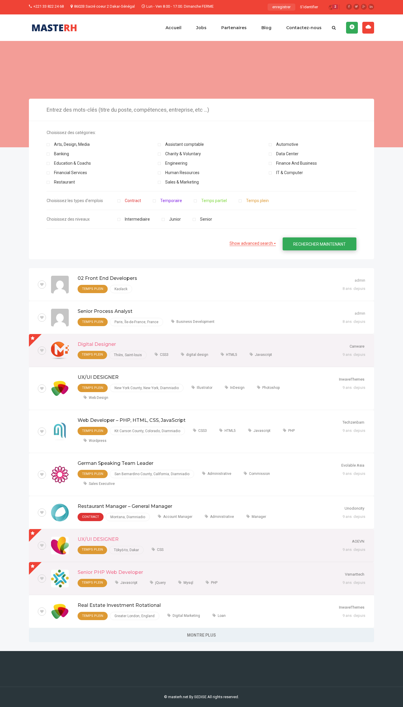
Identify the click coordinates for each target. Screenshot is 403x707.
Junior (175, 219)
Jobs (201, 27)
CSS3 (164, 355)
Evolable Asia (352, 465)
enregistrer (281, 7)
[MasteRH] (54, 27)
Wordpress (98, 441)
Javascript (263, 355)
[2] (331, 8)
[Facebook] (349, 7)
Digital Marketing (186, 616)
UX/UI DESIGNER (98, 377)
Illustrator (204, 388)
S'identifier (309, 7)
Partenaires (234, 27)
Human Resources (182, 172)
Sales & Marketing (182, 182)
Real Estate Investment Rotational (119, 605)
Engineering (176, 163)
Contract (133, 200)
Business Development (195, 322)
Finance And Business (296, 163)
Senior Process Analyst (105, 311)
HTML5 (231, 355)
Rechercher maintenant (319, 244)
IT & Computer (289, 172)
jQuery (160, 583)
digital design (197, 355)
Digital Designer (97, 344)
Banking (61, 153)
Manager (259, 517)
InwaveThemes (351, 379)
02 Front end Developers (107, 278)
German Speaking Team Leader (115, 463)
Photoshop (271, 388)
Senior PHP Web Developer (110, 572)
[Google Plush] (364, 7)
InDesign (237, 388)
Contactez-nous (304, 27)
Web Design (98, 398)
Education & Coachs (72, 163)
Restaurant (64, 182)
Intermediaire (137, 219)
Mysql (188, 583)
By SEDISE (198, 697)
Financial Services (70, 172)
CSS (160, 550)
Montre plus (201, 635)
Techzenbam (353, 422)
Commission (259, 474)
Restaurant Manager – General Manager (125, 506)
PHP (291, 431)
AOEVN (358, 541)
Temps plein (257, 200)
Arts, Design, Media (72, 144)
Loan (222, 616)
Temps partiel (214, 200)
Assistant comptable (184, 144)
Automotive (287, 144)
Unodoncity (354, 508)
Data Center (287, 153)
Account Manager (177, 517)
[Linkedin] (371, 7)
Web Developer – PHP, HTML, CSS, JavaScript (132, 420)
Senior (206, 219)
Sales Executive (102, 484)
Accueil (173, 27)
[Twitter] (356, 7)
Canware (357, 346)
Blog (266, 27)
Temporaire (171, 200)
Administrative (219, 474)
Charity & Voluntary (183, 153)
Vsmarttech (354, 574)
